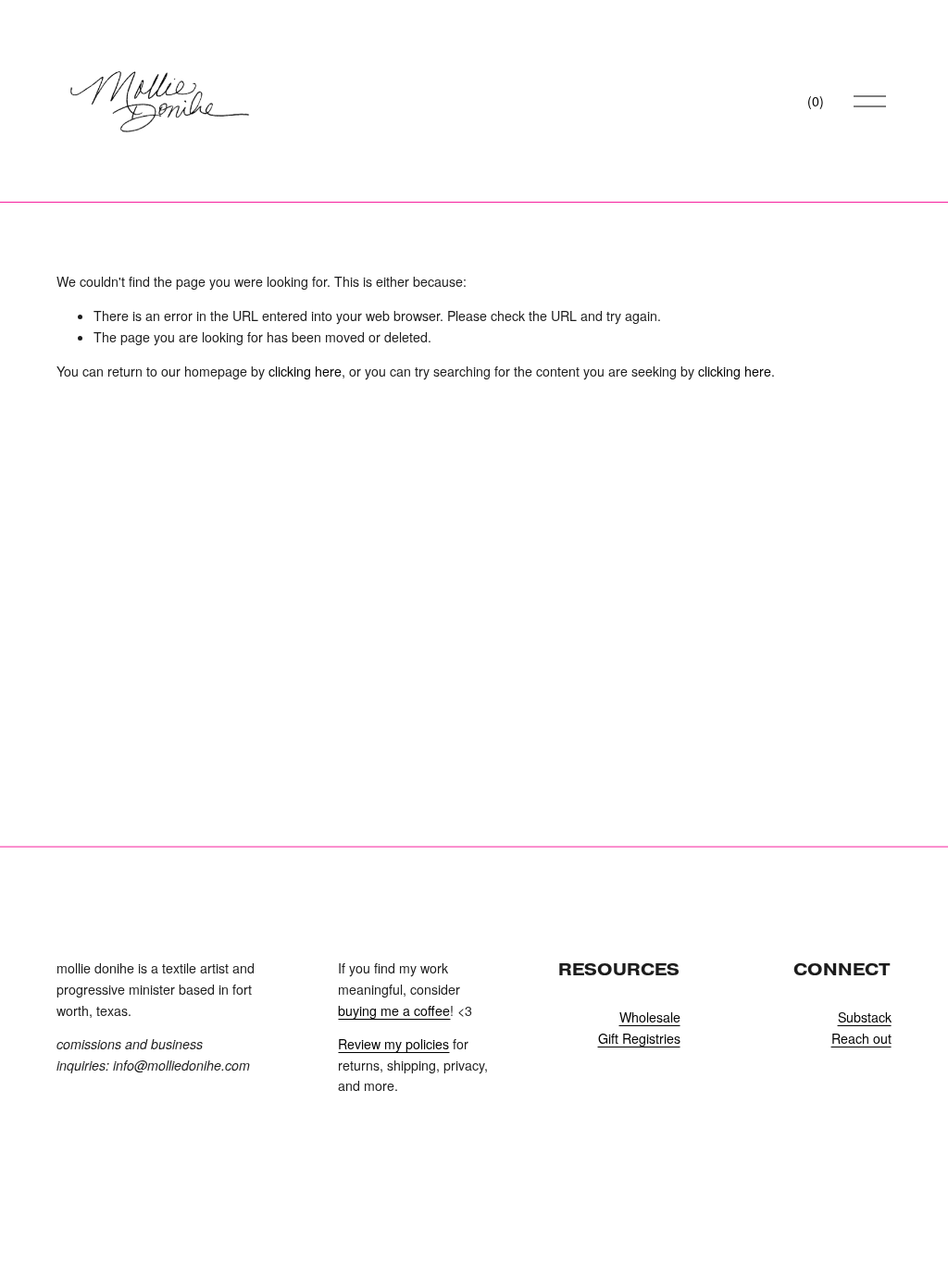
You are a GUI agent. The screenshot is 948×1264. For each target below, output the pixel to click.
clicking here (305, 371)
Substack (865, 1017)
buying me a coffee (394, 1010)
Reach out (861, 1038)
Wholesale (649, 1017)
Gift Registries (639, 1038)
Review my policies (393, 1044)
